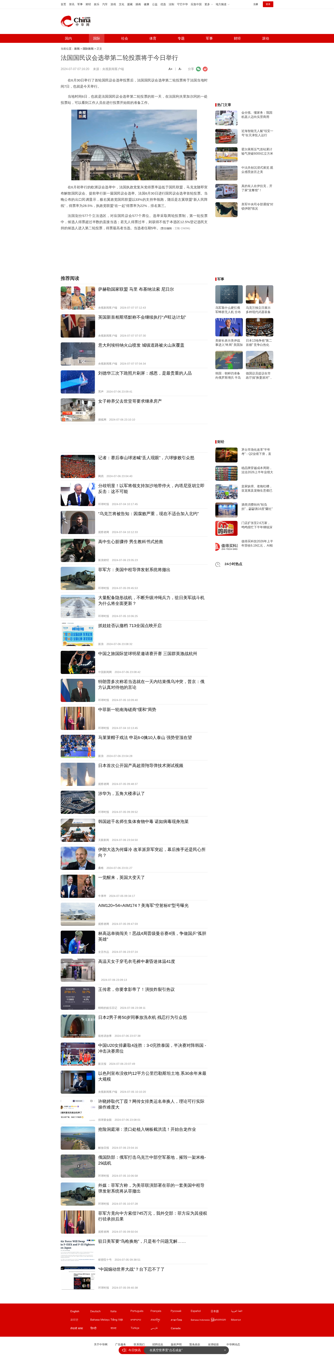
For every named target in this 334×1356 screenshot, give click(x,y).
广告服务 (120, 1344)
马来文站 (100, 1320)
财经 (88, 4)
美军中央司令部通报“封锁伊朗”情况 (257, 206)
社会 (124, 38)
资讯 (71, 4)
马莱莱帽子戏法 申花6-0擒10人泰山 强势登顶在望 (145, 737)
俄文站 (180, 1312)
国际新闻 (88, 48)
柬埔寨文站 (160, 1320)
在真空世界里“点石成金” (166, 1349)
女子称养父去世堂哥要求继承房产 (130, 401)
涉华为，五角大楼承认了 (121, 793)
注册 (255, 4)
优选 (163, 4)
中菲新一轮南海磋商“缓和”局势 (127, 709)
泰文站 (180, 1320)
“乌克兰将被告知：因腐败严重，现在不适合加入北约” (148, 513)
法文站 (160, 1312)
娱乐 (96, 4)
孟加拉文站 (120, 1329)
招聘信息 (157, 1344)
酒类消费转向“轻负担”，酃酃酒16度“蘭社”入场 (257, 507)
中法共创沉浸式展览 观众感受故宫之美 (257, 170)
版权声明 (176, 1344)
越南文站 (120, 1320)
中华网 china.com (77, 21)
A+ (170, 69)
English (74, 1311)
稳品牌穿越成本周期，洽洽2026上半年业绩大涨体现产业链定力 (257, 470)
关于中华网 (100, 1344)
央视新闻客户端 (113, 69)
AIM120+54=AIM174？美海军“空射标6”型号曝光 (143, 905)
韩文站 (80, 1320)
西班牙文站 (200, 1312)
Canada (176, 1328)
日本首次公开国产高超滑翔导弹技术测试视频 (140, 765)
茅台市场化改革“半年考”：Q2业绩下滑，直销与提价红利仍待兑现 (256, 452)
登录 (268, 4)
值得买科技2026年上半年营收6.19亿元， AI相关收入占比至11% (257, 544)
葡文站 (140, 1312)
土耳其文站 (140, 1329)
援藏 (130, 4)
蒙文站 (240, 1320)
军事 (80, 4)
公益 (155, 4)
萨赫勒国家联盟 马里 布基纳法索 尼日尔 (136, 289)
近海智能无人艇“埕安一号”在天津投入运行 (257, 133)
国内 (68, 38)
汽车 (105, 4)
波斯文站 (160, 1329)
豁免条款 (194, 1344)
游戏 (113, 4)
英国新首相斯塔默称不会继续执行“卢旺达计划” (142, 317)
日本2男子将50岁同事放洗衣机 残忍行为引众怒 (142, 1017)
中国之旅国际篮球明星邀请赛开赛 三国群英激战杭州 (147, 653)
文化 (121, 4)
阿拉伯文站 (240, 1312)
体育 (152, 38)
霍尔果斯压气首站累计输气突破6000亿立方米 (257, 151)
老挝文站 (140, 1320)
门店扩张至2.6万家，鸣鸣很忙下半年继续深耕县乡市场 (256, 525)
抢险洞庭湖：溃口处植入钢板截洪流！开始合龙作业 (147, 1129)
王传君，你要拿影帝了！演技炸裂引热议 (136, 989)
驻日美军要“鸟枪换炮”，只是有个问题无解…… (142, 1241)
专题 (181, 38)
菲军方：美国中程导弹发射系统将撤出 (134, 569)
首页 (63, 4)
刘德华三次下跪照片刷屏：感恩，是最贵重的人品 (145, 373)
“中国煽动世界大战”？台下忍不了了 (131, 1269)
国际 (96, 38)
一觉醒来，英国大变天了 (121, 877)
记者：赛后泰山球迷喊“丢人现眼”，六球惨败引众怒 (146, 457)
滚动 (265, 38)
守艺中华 (182, 4)
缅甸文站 (220, 1320)
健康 (146, 4)
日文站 (220, 1312)
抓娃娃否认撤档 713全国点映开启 (130, 625)
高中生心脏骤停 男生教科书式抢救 (130, 541)
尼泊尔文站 (80, 1329)
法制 (171, 4)
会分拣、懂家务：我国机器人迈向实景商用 (256, 115)
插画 (138, 4)
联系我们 (139, 1344)
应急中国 (196, 4)
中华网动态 (233, 1344)
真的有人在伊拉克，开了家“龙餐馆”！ (256, 188)
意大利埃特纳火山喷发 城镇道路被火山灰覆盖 (141, 345)
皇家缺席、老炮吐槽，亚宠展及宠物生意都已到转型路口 (256, 489)
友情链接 (213, 1344)
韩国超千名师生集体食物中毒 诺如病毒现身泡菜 (143, 821)
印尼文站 (200, 1320)
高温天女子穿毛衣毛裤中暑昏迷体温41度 (136, 961)
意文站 (120, 1312)
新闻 (77, 48)
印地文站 (100, 1329)
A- (180, 69)
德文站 (100, 1312)
